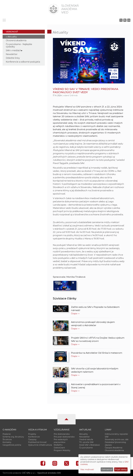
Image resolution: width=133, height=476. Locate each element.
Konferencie (34, 437)
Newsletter (11, 54)
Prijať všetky (121, 469)
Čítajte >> (75, 313)
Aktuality (12, 36)
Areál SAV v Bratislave (89, 445)
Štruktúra (7, 439)
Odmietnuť (106, 469)
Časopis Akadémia (113, 448)
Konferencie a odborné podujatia (23, 62)
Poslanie (7, 434)
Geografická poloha (12, 445)
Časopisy (32, 439)
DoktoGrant (59, 448)
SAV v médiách (13, 50)
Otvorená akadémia (16, 40)
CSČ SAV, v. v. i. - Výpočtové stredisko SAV (41, 473)
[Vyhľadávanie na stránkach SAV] (121, 20)
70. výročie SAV (86, 442)
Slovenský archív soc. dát (116, 439)
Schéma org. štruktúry (13, 437)
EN (129, 20)
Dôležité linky (13, 58)
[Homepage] (53, 9)
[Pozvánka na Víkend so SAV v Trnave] (64, 285)
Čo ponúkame (86, 448)
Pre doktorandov (62, 434)
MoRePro (58, 445)
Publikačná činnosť (37, 442)
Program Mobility (62, 450)
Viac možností (87, 469)
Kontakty (7, 442)
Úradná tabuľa (86, 439)
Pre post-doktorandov (64, 437)
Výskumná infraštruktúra (40, 445)
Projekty (32, 434)
